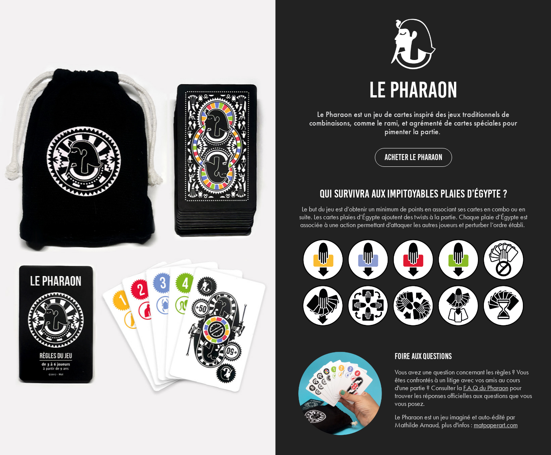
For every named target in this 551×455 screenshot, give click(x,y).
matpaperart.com (496, 425)
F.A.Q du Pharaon (485, 388)
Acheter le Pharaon (413, 157)
